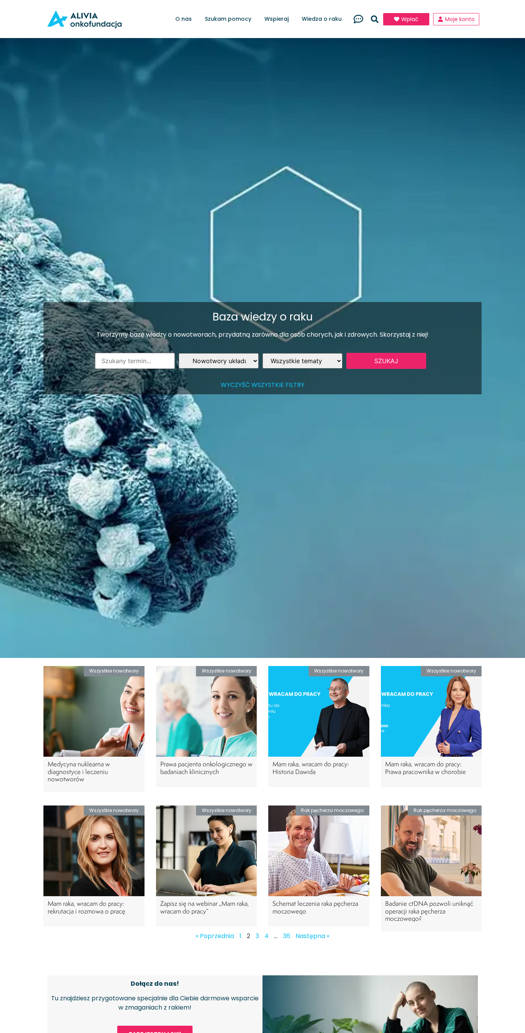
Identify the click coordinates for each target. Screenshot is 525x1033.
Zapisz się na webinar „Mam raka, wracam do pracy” (204, 907)
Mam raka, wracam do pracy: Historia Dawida (310, 767)
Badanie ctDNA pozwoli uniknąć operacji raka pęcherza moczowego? (429, 910)
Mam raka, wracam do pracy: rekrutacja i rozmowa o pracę (86, 907)
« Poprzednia (215, 936)
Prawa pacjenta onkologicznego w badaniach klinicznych (206, 767)
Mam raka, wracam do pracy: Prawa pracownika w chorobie (425, 767)
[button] (374, 19)
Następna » (312, 936)
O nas (183, 19)
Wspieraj (276, 19)
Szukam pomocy (228, 19)
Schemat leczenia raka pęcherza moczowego (315, 907)
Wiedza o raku (322, 19)
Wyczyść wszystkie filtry (262, 384)
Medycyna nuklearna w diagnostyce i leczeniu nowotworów (79, 771)
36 (286, 936)
